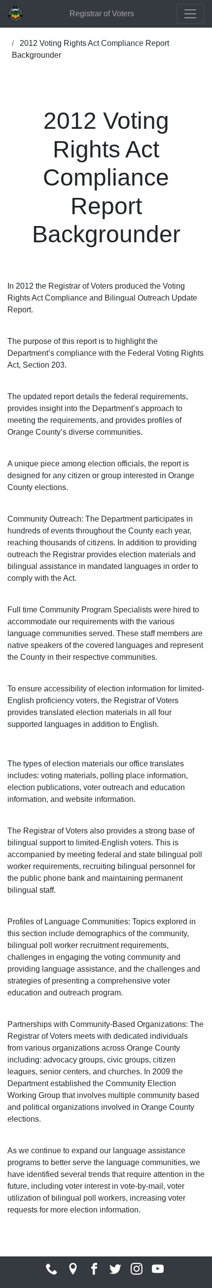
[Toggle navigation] (190, 14)
